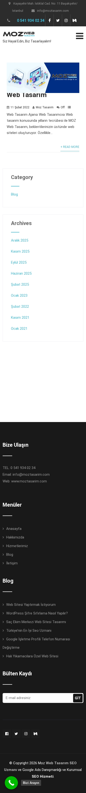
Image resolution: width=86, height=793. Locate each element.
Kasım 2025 (20, 251)
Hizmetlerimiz (17, 546)
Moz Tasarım (45, 107)
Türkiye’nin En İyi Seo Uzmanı (28, 630)
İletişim (12, 563)
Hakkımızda (15, 537)
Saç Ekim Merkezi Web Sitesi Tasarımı (36, 622)
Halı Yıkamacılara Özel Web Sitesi (32, 656)
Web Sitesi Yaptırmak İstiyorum (31, 604)
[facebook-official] (7, 733)
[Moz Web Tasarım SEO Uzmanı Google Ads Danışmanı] (19, 29)
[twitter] (58, 20)
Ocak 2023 (19, 295)
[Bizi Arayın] (11, 782)
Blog (14, 194)
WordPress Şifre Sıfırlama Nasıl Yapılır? (37, 613)
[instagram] (66, 20)
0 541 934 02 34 (30, 20)
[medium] (74, 20)
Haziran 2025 (21, 273)
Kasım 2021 (20, 317)
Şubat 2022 (20, 306)
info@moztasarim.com (53, 10)
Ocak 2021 (19, 328)
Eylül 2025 (19, 262)
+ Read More (69, 147)
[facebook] (49, 20)
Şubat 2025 (20, 284)
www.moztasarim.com (29, 481)
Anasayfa (14, 529)
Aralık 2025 (19, 240)
